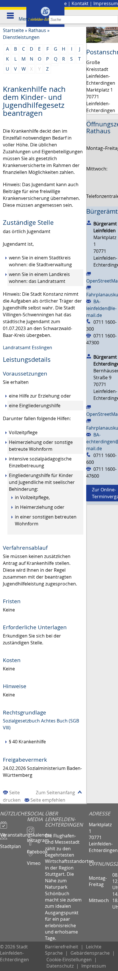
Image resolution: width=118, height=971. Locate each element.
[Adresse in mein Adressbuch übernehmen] (88, 222)
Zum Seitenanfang (55, 792)
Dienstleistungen (21, 37)
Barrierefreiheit (61, 947)
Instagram (36, 837)
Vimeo (34, 860)
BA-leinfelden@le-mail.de (101, 308)
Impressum (105, 3)
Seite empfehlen (47, 800)
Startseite (13, 30)
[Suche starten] (114, 19)
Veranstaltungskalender (13, 832)
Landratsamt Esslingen (27, 347)
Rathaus (37, 30)
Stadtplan (10, 843)
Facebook (36, 849)
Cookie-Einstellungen (69, 959)
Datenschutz (60, 966)
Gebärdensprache (90, 953)
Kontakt (80, 3)
